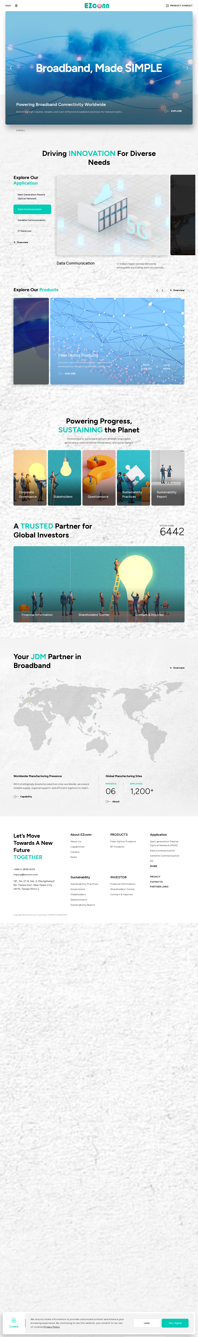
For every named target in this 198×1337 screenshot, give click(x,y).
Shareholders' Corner (94, 615)
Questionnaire (78, 899)
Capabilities (77, 846)
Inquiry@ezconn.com (25, 874)
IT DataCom (67, 263)
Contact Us (156, 881)
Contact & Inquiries (149, 615)
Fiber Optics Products (78, 355)
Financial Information (37, 615)
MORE (153, 866)
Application (158, 834)
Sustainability (80, 877)
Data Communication (162, 850)
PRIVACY (155, 876)
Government (77, 889)
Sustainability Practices (84, 883)
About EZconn (80, 834)
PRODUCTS (119, 834)
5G (151, 860)
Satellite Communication (164, 855)
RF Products (117, 846)
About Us (75, 841)
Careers (75, 851)
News (73, 857)
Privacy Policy (52, 1326)
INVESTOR (118, 877)
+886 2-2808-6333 (24, 869)
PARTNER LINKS (159, 886)
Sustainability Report (82, 904)
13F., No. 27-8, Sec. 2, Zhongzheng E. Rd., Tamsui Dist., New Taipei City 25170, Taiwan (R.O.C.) (34, 885)
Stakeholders (78, 894)
